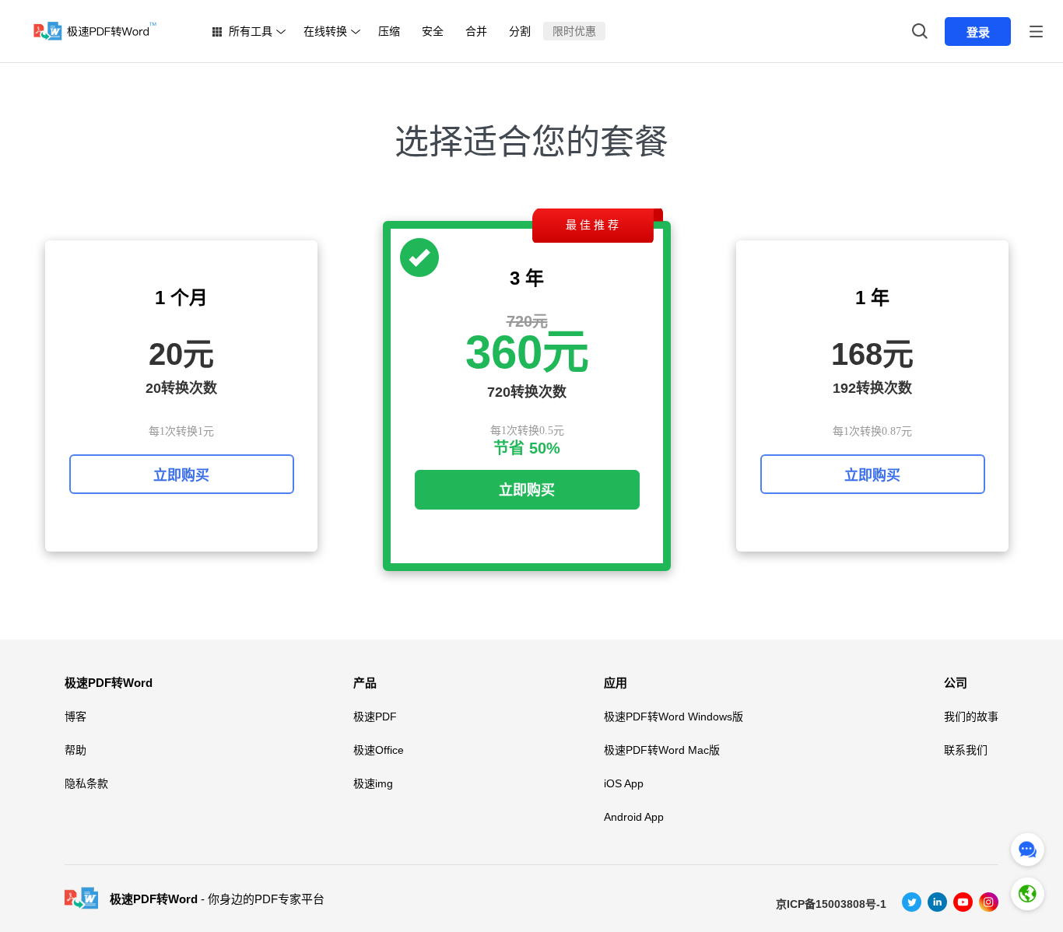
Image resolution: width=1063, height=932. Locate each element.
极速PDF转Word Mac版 (662, 750)
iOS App (624, 783)
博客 (75, 716)
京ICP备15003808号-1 (831, 904)
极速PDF (375, 716)
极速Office (378, 750)
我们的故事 (971, 716)
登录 (978, 32)
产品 (365, 682)
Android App (634, 817)
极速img (373, 783)
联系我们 (966, 750)
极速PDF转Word (109, 682)
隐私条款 (86, 783)
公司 (955, 682)
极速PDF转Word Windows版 (673, 716)
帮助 (75, 750)
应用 (615, 682)
